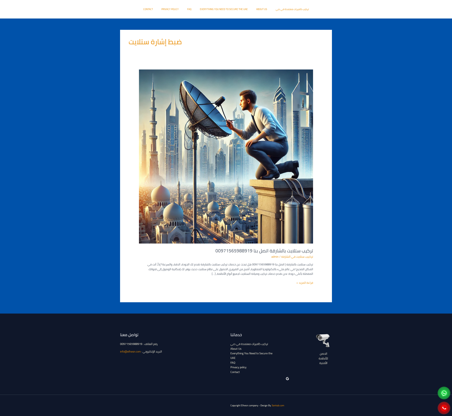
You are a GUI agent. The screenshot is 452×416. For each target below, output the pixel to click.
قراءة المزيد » (304, 282)
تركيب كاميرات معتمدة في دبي (292, 9)
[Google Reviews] (287, 378)
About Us (261, 9)
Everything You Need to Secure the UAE (224, 9)
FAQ (189, 9)
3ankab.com (278, 405)
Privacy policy (170, 9)
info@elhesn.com (130, 351)
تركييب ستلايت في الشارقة (297, 256)
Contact (148, 9)
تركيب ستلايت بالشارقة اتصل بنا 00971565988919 (264, 250)
